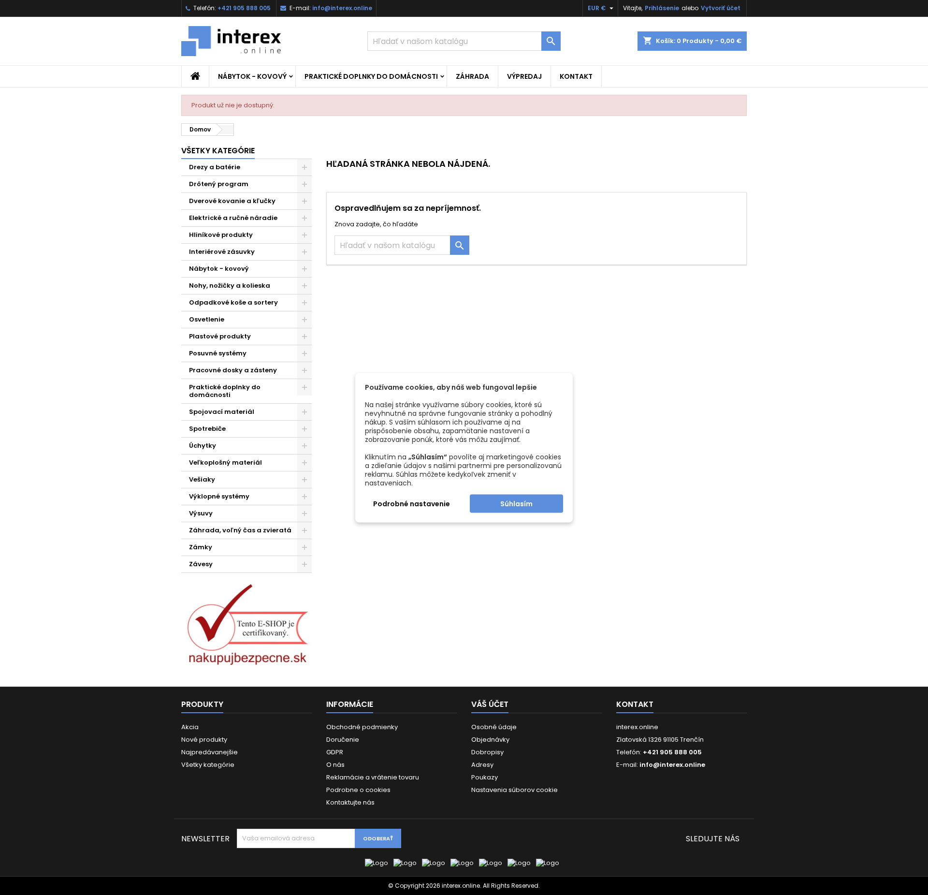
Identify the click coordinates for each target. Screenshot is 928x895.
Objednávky (490, 739)
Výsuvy (201, 513)
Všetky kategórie (218, 150)
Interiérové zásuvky (222, 251)
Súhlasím (516, 503)
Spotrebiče (207, 428)
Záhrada (472, 76)
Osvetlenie (206, 319)
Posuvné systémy (217, 353)
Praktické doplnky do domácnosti (371, 76)
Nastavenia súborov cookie (514, 789)
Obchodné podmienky (362, 727)
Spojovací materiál (221, 411)
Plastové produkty (220, 336)
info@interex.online (342, 8)
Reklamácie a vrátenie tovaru (372, 777)
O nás (335, 764)
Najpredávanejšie (209, 752)
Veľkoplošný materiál (225, 462)
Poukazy (484, 777)
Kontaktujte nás (350, 802)
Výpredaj (524, 76)
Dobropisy (487, 752)
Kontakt (576, 76)
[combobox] (464, 41)
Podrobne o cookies (358, 789)
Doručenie (342, 739)
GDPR (334, 752)
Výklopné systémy (219, 496)
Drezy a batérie (214, 167)
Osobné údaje (494, 727)
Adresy (482, 764)
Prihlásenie (662, 8)
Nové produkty (204, 739)
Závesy (201, 564)
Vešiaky (202, 479)
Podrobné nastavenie (411, 503)
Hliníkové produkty (221, 234)
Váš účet (489, 704)
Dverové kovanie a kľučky (232, 200)
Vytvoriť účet (720, 8)
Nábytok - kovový (252, 76)
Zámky (200, 547)
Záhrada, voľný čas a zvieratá (240, 530)
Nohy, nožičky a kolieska (229, 285)
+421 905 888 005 (244, 8)
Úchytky (202, 445)
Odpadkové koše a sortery (233, 302)
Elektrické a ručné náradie (233, 217)
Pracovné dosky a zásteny (233, 370)
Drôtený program (218, 184)
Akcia (190, 727)
